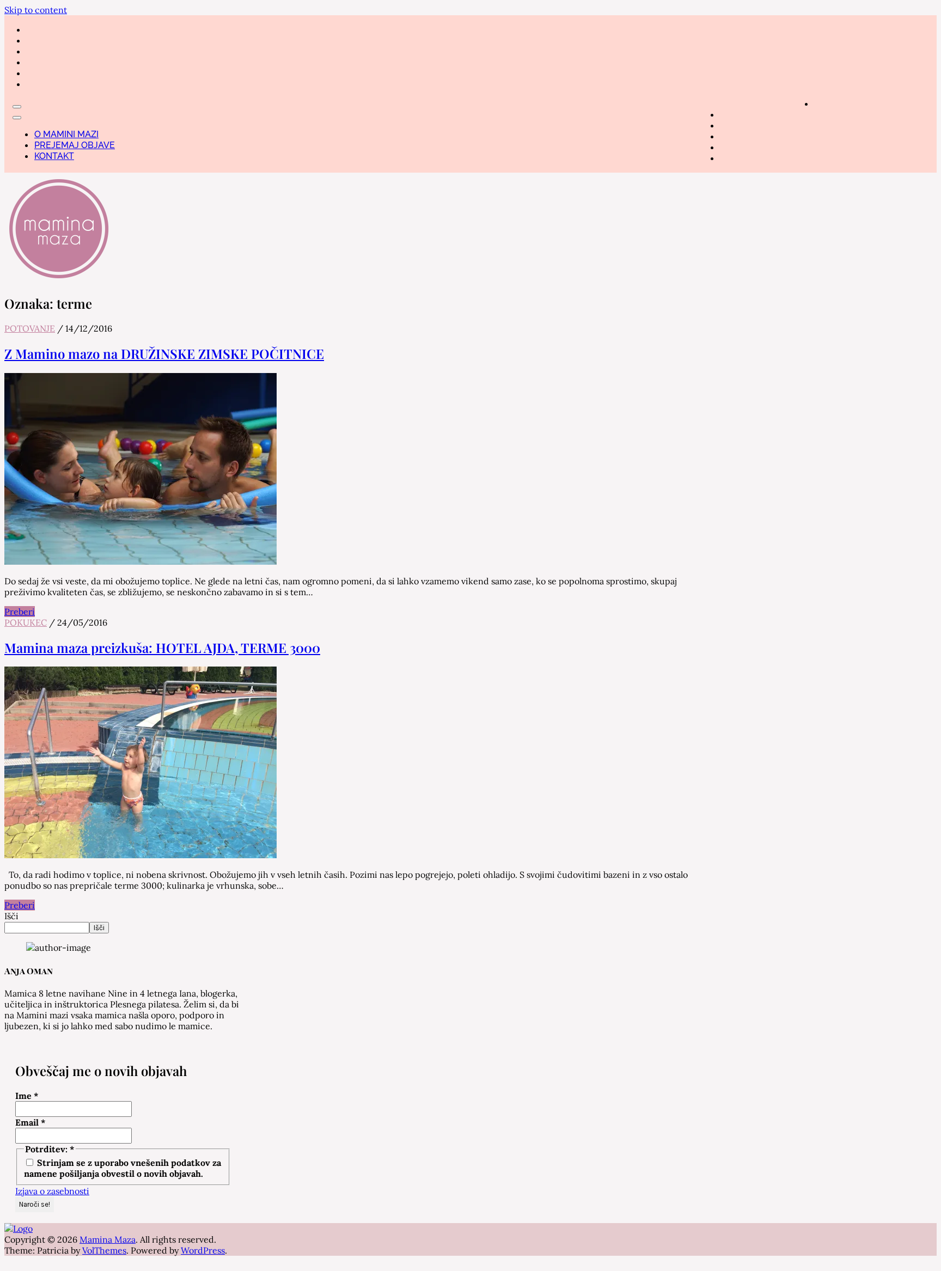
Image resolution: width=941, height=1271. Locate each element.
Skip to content (35, 9)
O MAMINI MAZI (66, 134)
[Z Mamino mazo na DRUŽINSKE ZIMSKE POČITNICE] (140, 561)
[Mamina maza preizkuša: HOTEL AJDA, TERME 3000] (140, 855)
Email (30, 1122)
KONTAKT (54, 156)
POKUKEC (25, 622)
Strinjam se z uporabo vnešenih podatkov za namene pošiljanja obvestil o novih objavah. (122, 1168)
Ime (27, 1095)
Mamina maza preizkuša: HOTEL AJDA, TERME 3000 (162, 647)
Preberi (19, 611)
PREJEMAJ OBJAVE (74, 145)
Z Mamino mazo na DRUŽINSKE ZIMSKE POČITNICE (164, 353)
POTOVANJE (29, 328)
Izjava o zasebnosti (52, 1191)
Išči (11, 916)
